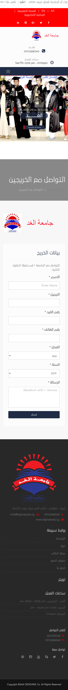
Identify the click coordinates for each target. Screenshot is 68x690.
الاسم (54, 277)
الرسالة (54, 382)
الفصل (55, 347)
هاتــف (31, 47)
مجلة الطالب (58, 553)
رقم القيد (52, 312)
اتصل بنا (61, 568)
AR (52, 11)
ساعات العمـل (31, 59)
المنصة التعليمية (27, 11)
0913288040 (52, 514)
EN (43, 11)
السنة (55, 364)
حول (63, 546)
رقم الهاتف (51, 329)
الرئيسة (60, 538)
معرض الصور (58, 560)
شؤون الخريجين (56, 189)
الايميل (54, 294)
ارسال (34, 415)
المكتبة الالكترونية (34, 15)
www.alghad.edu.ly (47, 519)
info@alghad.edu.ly (22, 514)
